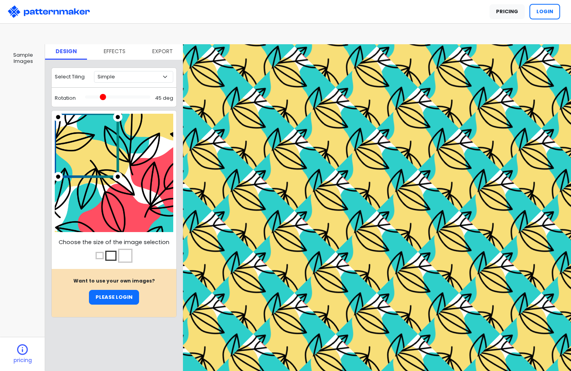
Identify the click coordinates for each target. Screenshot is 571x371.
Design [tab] (66, 51)
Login (544, 11)
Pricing (507, 11)
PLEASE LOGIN (114, 297)
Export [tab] (162, 51)
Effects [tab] (114, 51)
